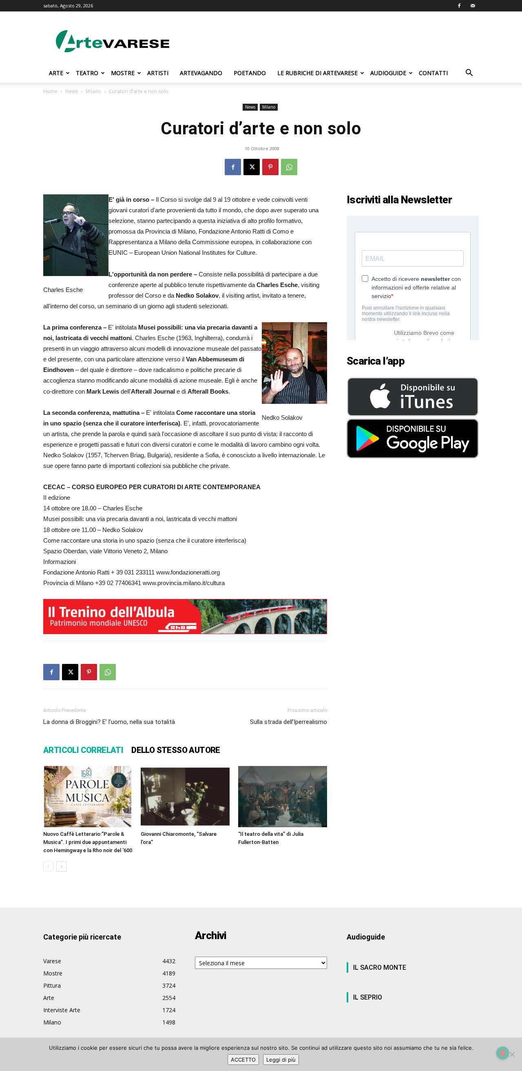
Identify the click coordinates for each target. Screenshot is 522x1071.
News (71, 91)
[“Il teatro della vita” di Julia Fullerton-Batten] (282, 796)
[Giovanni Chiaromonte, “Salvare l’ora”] (185, 796)
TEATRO (87, 73)
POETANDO (250, 73)
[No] (512, 1054)
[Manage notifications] (502, 1053)
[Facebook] (459, 5)
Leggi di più (281, 1059)
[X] (251, 167)
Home (50, 91)
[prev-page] (48, 867)
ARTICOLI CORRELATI (83, 750)
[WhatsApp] (289, 167)
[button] (469, 74)
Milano (93, 91)
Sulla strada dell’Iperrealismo (288, 722)
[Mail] (473, 5)
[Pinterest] (270, 167)
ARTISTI (157, 73)
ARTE (56, 73)
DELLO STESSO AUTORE (175, 750)
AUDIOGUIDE (388, 73)
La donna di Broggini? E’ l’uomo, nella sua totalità (109, 722)
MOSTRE (123, 73)
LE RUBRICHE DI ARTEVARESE (317, 73)
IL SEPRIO (367, 997)
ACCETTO (243, 1059)
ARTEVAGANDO (201, 73)
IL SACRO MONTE (379, 967)
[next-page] (61, 867)
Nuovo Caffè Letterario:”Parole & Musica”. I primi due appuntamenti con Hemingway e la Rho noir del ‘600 (87, 842)
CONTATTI (433, 73)
